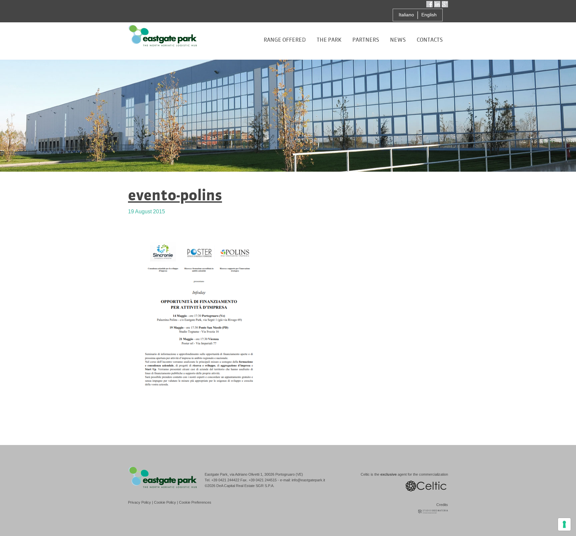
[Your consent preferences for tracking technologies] (564, 524)
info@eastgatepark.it (308, 480)
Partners (365, 40)
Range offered (285, 40)
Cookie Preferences (195, 502)
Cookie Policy (165, 502)
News (398, 40)
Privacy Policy (139, 502)
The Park (329, 40)
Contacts (430, 40)
